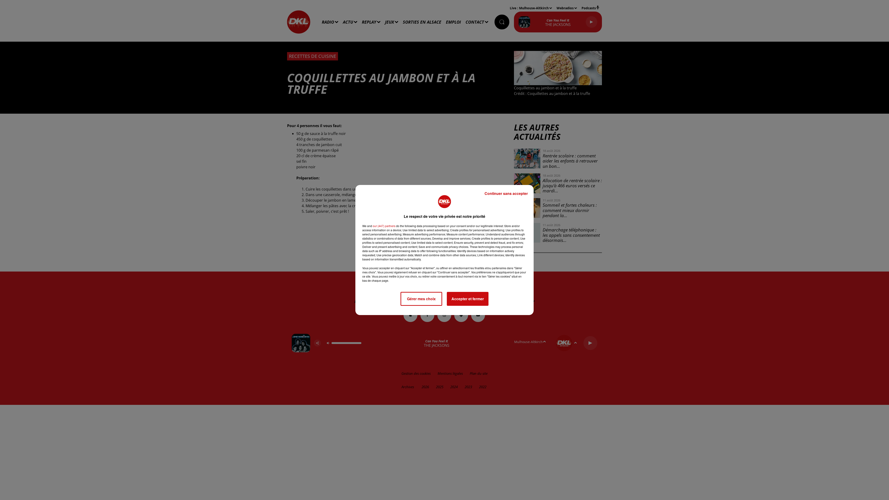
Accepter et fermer (467, 298)
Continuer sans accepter (506, 193)
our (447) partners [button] (384, 226)
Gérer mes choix (421, 298)
